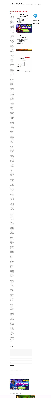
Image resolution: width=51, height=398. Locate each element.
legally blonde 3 (11, 204)
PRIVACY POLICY (31, 7)
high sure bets (11, 121)
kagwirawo (10, 161)
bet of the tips (11, 28)
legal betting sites (12, 188)
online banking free (11, 265)
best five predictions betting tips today (12, 25)
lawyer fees (10, 179)
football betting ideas (11, 107)
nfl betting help (12, 232)
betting (12, 32)
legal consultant (11, 191)
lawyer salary (12, 181)
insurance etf (12, 146)
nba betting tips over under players (12, 223)
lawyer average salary (11, 165)
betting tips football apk (12, 36)
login (23, 7)
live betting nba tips (11, 207)
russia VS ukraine (12, 313)
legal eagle (13, 198)
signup (25, 7)
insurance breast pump (12, 133)
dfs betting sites (11, 97)
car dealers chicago (11, 73)
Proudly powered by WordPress (18, 393)
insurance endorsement (12, 145)
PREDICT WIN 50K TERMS (19, 7)
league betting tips (12, 183)
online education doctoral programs (11, 292)
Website (10, 362)
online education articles (12, 276)
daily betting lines (12, 94)
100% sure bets (11, 16)
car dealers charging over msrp (12, 72)
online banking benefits (12, 244)
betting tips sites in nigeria (12, 51)
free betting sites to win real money (12, 113)
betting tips (11, 35)
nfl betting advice (11, 231)
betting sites (12, 33)
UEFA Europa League (12, 334)
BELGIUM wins (11, 21)
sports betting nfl (12, 318)
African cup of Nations (12, 17)
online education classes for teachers (12, 284)
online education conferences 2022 (12, 286)
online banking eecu (11, 258)
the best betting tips (11, 324)
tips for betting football (12, 328)
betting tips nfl (12, 45)
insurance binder (11, 132)
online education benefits (12, 280)
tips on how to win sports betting (12, 330)
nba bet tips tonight (12, 212)
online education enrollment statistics (11, 296)
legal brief (12, 189)
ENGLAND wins (11, 100)
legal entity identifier (11, 199)
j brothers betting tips (12, 156)
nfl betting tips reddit (12, 233)
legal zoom (13, 203)
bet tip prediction (12, 30)
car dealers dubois (12, 78)
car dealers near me (12, 84)
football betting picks (11, 108)
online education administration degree (12, 274)
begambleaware (36, 23)
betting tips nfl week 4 (11, 47)
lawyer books (12, 167)
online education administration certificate (12, 272)
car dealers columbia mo (12, 74)
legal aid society (11, 185)
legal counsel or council (12, 193)
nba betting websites (11, 228)
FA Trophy (13, 103)
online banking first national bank (12, 262)
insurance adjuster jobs (12, 128)
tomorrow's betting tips (12, 333)
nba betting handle (12, 218)
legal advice (12, 184)
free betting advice (11, 112)
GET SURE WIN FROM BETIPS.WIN (16, 3)
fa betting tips (11, 103)
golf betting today (11, 119)
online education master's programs (11, 305)
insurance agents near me (12, 131)
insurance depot (11, 143)
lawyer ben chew (12, 166)
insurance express (11, 148)
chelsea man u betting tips (12, 92)
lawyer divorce (12, 174)
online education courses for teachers (12, 288)
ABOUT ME (28, 7)
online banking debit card (12, 251)
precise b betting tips (11, 310)
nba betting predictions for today (11, 220)
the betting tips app (12, 327)
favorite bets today (12, 104)
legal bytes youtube (11, 190)
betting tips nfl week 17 (12, 46)
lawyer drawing (11, 175)
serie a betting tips (11, 314)
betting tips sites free (11, 50)
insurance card (11, 137)
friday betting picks (11, 114)
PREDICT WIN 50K (14, 7)
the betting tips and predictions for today (12, 327)
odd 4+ (10, 7)
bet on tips (13, 28)
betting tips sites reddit (12, 52)
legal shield (11, 203)
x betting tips (11, 341)
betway (12, 60)
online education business (12, 281)
